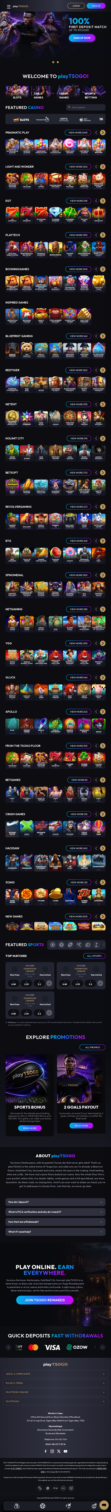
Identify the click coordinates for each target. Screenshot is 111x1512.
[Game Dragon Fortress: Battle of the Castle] (99, 623)
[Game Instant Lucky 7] (84, 794)
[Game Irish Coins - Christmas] (70, 521)
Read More (30, 1128)
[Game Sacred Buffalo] (99, 926)
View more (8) (79, 779)
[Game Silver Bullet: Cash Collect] (99, 249)
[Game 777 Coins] (41, 896)
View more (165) (78, 370)
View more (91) (79, 438)
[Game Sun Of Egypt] (27, 896)
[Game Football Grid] (27, 794)
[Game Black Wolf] (70, 896)
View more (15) (79, 814)
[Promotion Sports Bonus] (30, 1078)
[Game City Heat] (84, 589)
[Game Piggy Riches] (41, 418)
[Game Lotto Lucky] (84, 521)
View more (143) (78, 269)
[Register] (94, 1506)
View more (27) (78, 506)
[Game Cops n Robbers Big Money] (55, 316)
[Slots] (21, 119)
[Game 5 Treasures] (27, 181)
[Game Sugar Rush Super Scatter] (41, 146)
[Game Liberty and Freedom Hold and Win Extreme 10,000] (41, 283)
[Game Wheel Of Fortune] (41, 794)
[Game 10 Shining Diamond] (55, 215)
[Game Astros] (41, 384)
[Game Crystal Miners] (27, 726)
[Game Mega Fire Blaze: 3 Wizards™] (84, 249)
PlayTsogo (12, 1401)
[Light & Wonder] (64, 119)
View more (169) (78, 575)
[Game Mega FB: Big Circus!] (27, 249)
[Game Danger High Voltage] (41, 555)
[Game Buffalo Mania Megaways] (99, 384)
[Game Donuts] (70, 555)
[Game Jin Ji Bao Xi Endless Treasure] (12, 181)
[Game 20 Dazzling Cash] (41, 215)
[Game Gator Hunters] (12, 452)
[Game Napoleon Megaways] (70, 350)
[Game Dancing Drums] (99, 760)
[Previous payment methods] (8, 1347)
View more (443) (78, 132)
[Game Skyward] (70, 828)
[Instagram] (52, 1451)
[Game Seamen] (27, 452)
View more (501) (78, 916)
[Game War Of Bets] (70, 794)
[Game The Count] (70, 862)
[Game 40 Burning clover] (70, 215)
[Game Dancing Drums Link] (84, 181)
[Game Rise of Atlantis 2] (41, 350)
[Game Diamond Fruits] (55, 555)
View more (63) (78, 540)
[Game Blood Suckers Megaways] (70, 384)
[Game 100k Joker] (41, 691)
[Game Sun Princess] (84, 862)
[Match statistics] (49, 983)
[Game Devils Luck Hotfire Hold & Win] (55, 657)
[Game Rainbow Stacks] (12, 521)
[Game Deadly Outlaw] (41, 521)
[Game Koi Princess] (84, 418)
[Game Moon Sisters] (12, 896)
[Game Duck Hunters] (70, 452)
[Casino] (16, 1506)
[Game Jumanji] (55, 418)
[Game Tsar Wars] (41, 452)
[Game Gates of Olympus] (27, 146)
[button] (103, 132)
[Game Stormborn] (12, 862)
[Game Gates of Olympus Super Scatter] (12, 146)
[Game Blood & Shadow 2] (99, 452)
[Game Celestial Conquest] (70, 589)
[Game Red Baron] (41, 828)
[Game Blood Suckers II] (99, 418)
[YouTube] (65, 1451)
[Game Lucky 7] (55, 794)
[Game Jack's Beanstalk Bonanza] (70, 657)
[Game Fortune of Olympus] (84, 146)
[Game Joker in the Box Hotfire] (84, 657)
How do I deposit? (55, 1202)
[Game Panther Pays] (70, 249)
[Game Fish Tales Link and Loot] (70, 926)
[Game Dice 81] (99, 726)
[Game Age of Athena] (84, 691)
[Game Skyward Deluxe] (12, 828)
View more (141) (78, 200)
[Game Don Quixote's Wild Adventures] (84, 623)
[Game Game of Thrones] (12, 350)
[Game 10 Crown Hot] (99, 215)
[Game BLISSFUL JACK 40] (70, 726)
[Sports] (42, 1506)
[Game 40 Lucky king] (84, 215)
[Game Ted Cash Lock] (27, 350)
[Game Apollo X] (41, 726)
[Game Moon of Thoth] (27, 691)
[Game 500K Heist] (70, 691)
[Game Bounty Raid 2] (84, 384)
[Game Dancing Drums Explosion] (55, 181)
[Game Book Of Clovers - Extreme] (41, 589)
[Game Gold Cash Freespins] (84, 316)
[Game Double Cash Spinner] (70, 316)
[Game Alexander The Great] (55, 384)
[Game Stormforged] (99, 862)
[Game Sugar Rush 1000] (99, 146)
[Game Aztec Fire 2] (99, 896)
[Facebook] (45, 1451)
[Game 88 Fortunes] (70, 181)
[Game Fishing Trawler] (55, 691)
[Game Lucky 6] (12, 794)
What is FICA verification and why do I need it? (55, 1212)
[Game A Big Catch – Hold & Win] (41, 487)
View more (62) (78, 711)
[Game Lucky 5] (99, 794)
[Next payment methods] (103, 1347)
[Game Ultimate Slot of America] (41, 862)
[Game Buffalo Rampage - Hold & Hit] (55, 589)
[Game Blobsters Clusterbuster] (12, 384)
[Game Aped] (55, 623)
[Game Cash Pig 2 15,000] (99, 283)
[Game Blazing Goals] (70, 623)
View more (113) (78, 404)
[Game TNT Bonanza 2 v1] (55, 283)
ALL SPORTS (94, 955)
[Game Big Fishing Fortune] (27, 316)
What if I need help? (55, 1232)
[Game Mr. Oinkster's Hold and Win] (70, 283)
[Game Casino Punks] (27, 623)
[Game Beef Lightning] (12, 555)
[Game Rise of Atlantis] (55, 350)
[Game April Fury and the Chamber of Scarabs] (84, 487)
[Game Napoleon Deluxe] (84, 350)
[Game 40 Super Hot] (27, 215)
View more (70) (78, 472)
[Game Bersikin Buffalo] (41, 926)
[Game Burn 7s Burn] (41, 316)
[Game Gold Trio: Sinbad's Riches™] (12, 249)
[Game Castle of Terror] (27, 555)
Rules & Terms (14, 1383)
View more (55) (78, 745)
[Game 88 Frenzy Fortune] (27, 487)
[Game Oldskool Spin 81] (84, 726)
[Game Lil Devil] (99, 555)
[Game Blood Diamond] (84, 452)
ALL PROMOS (92, 1047)
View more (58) (78, 609)
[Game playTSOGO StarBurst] (27, 418)
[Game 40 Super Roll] (12, 215)
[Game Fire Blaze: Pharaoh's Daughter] (41, 249)
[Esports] (68, 1506)
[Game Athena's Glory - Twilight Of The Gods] (27, 589)
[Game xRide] (99, 828)
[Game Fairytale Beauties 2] (12, 589)
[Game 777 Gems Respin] (84, 896)
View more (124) (78, 166)
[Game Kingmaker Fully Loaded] (84, 555)
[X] (59, 1451)
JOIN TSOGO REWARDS (45, 1300)
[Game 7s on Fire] (41, 181)
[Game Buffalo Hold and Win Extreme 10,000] (12, 283)
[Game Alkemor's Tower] (70, 487)
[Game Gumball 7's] (55, 521)
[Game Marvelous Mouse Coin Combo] (99, 181)
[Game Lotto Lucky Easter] (99, 521)
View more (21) (79, 882)
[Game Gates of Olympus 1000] (55, 146)
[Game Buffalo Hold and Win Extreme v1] (27, 283)
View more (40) (78, 848)
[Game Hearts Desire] (12, 487)
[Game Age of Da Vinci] (41, 623)
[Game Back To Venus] (99, 487)
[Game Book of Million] (12, 691)
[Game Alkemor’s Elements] (55, 487)
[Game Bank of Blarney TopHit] (27, 657)
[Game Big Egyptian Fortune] (12, 316)
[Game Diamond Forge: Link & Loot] (55, 926)
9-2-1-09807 (16, 1468)
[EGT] (85, 119)
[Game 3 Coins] (55, 896)
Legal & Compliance (18, 1374)
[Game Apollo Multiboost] (55, 726)
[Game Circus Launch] (84, 828)
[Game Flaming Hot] (70, 760)
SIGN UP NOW (64, 44)
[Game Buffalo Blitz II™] (55, 249)
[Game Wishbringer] (27, 862)
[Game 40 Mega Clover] (84, 760)
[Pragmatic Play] (42, 119)
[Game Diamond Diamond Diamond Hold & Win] (84, 283)
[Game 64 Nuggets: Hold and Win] (27, 926)
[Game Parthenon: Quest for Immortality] (12, 418)
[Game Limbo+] (27, 828)
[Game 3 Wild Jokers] (12, 623)
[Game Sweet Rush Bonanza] (70, 146)
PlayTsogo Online (17, 1392)
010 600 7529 (61, 1439)
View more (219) (78, 643)
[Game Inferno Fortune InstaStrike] (84, 926)
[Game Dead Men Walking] (55, 452)
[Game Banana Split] (99, 691)
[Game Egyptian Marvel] (99, 589)
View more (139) (78, 235)
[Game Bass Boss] (27, 384)
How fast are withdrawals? (55, 1222)
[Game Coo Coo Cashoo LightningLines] (41, 657)
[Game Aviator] (55, 828)
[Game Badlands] (27, 521)
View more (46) (78, 336)
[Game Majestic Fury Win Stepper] (99, 350)
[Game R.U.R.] (12, 726)
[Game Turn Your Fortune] (70, 418)
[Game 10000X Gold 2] (12, 657)
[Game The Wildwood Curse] (55, 862)
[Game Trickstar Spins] (99, 657)
